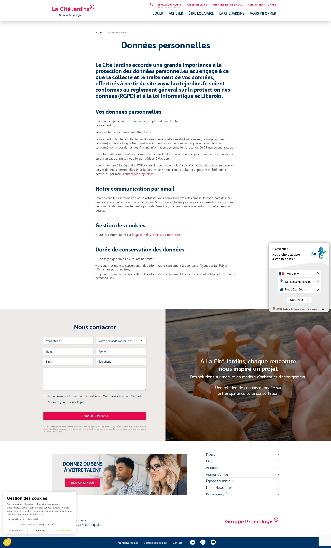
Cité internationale (262, 4)
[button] (7, 542)
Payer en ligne (197, 4)
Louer (158, 13)
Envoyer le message (95, 416)
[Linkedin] (202, 543)
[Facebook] (192, 543)
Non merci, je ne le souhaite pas (66, 401)
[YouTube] (213, 543)
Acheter (176, 13)
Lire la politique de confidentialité (22, 519)
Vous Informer (263, 13)
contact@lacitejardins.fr (138, 174)
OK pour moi (63, 530)
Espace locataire (169, 5)
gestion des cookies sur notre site (157, 235)
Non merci (15, 530)
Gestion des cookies (156, 542)
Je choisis (39, 530)
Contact (177, 542)
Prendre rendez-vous (228, 4)
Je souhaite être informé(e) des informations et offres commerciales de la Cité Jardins (96, 396)
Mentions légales (128, 542)
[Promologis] (251, 521)
